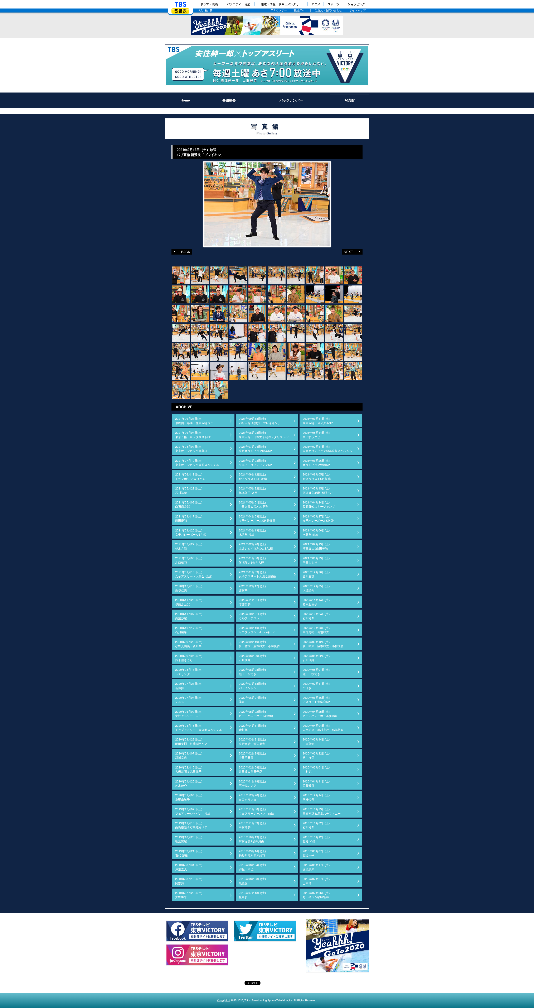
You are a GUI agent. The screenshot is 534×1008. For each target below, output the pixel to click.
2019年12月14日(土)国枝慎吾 (316, 797)
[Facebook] (197, 931)
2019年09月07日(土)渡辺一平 (316, 853)
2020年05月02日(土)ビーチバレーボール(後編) (256, 713)
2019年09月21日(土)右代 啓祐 (188, 853)
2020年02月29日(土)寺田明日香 (252, 755)
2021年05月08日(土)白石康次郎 (188, 504)
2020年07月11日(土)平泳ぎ (316, 685)
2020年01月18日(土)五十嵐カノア (252, 783)
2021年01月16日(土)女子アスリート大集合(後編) (193, 574)
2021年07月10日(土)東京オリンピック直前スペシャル (197, 462)
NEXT (347, 251)
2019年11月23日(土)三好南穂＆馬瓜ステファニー (322, 811)
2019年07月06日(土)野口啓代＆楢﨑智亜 (316, 895)
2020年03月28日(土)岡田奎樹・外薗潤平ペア (191, 741)
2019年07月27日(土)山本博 (316, 881)
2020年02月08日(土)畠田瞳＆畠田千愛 (252, 769)
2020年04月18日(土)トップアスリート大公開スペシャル (198, 727)
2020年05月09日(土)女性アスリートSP (188, 713)
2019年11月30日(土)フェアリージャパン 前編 (256, 811)
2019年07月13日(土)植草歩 (252, 895)
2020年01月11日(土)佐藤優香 (316, 783)
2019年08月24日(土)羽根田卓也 (252, 867)
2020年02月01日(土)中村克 (316, 769)
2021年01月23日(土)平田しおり (316, 560)
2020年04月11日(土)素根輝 (252, 727)
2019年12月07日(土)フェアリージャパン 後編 (192, 811)
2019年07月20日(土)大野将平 (188, 895)
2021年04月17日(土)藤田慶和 (188, 518)
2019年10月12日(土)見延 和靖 (316, 839)
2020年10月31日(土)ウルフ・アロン (252, 616)
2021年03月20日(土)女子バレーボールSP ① (190, 532)
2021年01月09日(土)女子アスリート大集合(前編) (257, 574)
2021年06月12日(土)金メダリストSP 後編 (253, 476)
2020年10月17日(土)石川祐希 (188, 630)
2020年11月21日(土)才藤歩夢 (252, 602)
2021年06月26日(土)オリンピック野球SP (316, 462)
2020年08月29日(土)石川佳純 (252, 658)
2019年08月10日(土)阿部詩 (188, 881)
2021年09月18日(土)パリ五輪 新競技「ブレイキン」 (260, 420)
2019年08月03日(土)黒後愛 (252, 881)
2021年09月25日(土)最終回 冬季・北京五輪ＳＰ (194, 420)
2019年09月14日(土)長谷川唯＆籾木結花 (252, 853)
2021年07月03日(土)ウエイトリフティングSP (255, 462)
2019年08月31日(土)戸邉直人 (188, 867)
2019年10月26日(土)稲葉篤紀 (188, 839)
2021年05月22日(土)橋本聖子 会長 (252, 490)
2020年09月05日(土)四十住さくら (188, 658)
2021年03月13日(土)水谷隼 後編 (252, 532)
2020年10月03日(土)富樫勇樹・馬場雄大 (316, 630)
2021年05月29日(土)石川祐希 (188, 490)
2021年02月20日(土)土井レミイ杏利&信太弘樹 (256, 546)
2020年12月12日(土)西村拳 (252, 588)
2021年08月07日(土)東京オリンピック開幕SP (191, 448)
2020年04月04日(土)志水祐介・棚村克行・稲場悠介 (323, 727)
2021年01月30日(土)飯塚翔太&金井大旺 (252, 560)
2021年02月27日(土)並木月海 (188, 546)
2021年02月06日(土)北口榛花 (188, 560)
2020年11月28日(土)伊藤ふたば (188, 602)
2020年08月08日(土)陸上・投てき (252, 671)
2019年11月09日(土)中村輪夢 (252, 825)
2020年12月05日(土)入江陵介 (316, 588)
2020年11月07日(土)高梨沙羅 (188, 616)
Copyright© (223, 1000)
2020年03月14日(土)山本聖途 (316, 741)
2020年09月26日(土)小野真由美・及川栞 (188, 644)
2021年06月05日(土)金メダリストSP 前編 (317, 476)
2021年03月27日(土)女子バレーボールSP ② (318, 518)
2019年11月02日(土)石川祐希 (316, 825)
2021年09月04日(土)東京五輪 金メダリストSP (193, 434)
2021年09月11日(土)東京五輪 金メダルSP (318, 420)
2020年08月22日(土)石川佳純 (316, 658)
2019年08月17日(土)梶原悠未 (316, 867)
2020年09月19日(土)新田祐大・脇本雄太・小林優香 (259, 644)
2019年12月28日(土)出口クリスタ (252, 797)
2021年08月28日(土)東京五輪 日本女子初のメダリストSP (264, 434)
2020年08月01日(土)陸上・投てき (316, 671)
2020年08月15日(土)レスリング (188, 671)
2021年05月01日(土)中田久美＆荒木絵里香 (253, 504)
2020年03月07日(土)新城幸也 (188, 755)
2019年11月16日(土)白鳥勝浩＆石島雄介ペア (191, 825)
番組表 (180, 11)
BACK (180, 251)
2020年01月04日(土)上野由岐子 (188, 797)
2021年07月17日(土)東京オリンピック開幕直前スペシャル (327, 448)
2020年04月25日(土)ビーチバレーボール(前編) (320, 713)
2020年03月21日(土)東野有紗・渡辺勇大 (252, 741)
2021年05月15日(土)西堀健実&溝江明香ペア (318, 490)
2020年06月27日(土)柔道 (252, 699)
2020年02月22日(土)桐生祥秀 (316, 755)
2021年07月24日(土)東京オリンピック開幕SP (255, 448)
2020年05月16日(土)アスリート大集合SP (316, 699)
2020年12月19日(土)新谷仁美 (188, 588)
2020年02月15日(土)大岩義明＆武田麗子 (188, 769)
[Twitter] (265, 931)
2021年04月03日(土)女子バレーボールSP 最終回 (257, 518)
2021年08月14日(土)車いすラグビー (316, 434)
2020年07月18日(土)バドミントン (252, 685)
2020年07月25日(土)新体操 (188, 685)
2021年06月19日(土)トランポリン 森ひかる (190, 476)
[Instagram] (197, 955)
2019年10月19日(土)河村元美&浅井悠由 (252, 839)
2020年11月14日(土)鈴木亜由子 (316, 602)
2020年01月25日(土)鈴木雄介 (188, 783)
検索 (210, 10)
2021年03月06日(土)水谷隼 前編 (316, 532)
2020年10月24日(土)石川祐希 (316, 616)
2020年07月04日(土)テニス (188, 699)
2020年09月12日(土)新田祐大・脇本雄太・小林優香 (323, 644)
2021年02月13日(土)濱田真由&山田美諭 (316, 546)
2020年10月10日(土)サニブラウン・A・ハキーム (257, 630)
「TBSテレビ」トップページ (180, 4)
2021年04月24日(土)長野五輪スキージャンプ (319, 504)
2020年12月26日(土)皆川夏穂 (316, 574)
